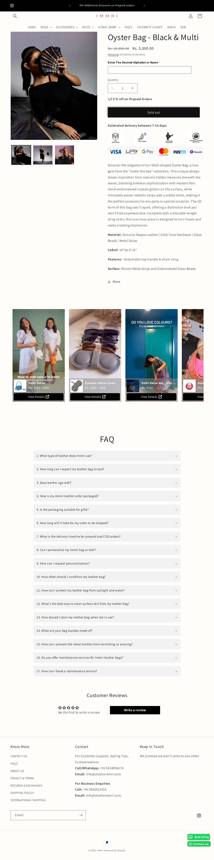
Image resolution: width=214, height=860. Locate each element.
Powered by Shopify (115, 850)
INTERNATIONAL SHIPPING (28, 800)
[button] (15, 16)
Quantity (113, 80)
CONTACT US (18, 756)
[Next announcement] (144, 6)
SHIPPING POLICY (22, 793)
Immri (100, 850)
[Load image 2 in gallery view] (42, 155)
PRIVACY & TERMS (22, 778)
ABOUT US (17, 771)
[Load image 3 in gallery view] (64, 155)
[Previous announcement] (69, 6)
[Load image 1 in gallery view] (21, 155)
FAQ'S (14, 763)
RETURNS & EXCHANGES (26, 785)
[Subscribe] (80, 815)
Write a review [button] (135, 710)
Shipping (113, 54)
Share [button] (116, 281)
